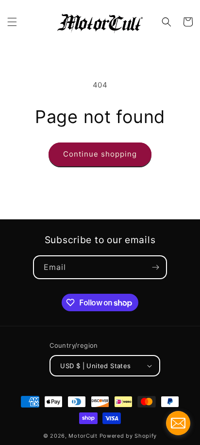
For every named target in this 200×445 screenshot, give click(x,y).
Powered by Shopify (128, 435)
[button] (12, 22)
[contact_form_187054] (178, 423)
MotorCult (82, 435)
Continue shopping (100, 154)
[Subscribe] (155, 267)
